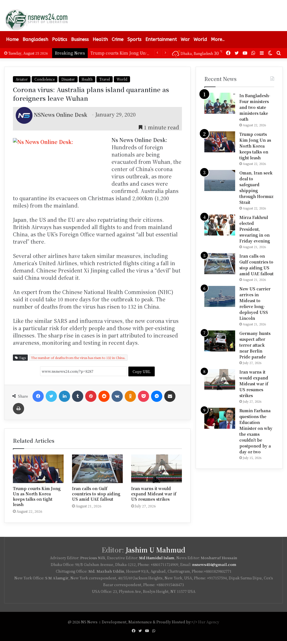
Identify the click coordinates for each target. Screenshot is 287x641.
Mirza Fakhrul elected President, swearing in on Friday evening (254, 229)
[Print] (18, 408)
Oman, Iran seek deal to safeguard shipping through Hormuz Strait (256, 187)
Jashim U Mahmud (155, 549)
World (200, 39)
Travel (104, 79)
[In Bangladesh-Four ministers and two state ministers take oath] (219, 103)
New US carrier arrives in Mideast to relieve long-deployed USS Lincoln (254, 303)
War (185, 39)
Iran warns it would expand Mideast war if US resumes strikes (153, 494)
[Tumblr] (77, 396)
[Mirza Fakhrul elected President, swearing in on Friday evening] (219, 225)
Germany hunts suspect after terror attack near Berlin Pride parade (254, 345)
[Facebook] (38, 396)
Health (100, 39)
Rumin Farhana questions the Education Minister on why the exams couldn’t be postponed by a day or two (255, 431)
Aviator (22, 79)
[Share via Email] (169, 396)
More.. (217, 39)
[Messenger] (156, 396)
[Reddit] (104, 396)
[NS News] (36, 19)
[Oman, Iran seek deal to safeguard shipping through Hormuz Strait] (219, 180)
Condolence (44, 79)
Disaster (68, 79)
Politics (59, 39)
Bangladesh (35, 39)
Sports (135, 39)
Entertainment (161, 39)
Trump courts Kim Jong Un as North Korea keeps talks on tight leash (37, 496)
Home (12, 39)
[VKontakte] (117, 396)
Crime (118, 39)
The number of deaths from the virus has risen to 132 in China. (78, 357)
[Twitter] (51, 396)
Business (80, 39)
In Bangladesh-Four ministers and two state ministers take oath (254, 107)
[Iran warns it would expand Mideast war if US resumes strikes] (156, 468)
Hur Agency (208, 621)
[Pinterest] (90, 396)
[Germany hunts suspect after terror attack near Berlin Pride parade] (219, 340)
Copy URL (142, 371)
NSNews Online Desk (60, 114)
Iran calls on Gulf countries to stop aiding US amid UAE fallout (96, 494)
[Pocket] (143, 396)
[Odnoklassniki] (130, 396)
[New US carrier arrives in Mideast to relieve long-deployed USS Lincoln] (219, 296)
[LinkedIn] (64, 396)
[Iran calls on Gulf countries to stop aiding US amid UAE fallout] (97, 468)
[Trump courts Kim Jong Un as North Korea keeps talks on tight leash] (38, 468)
